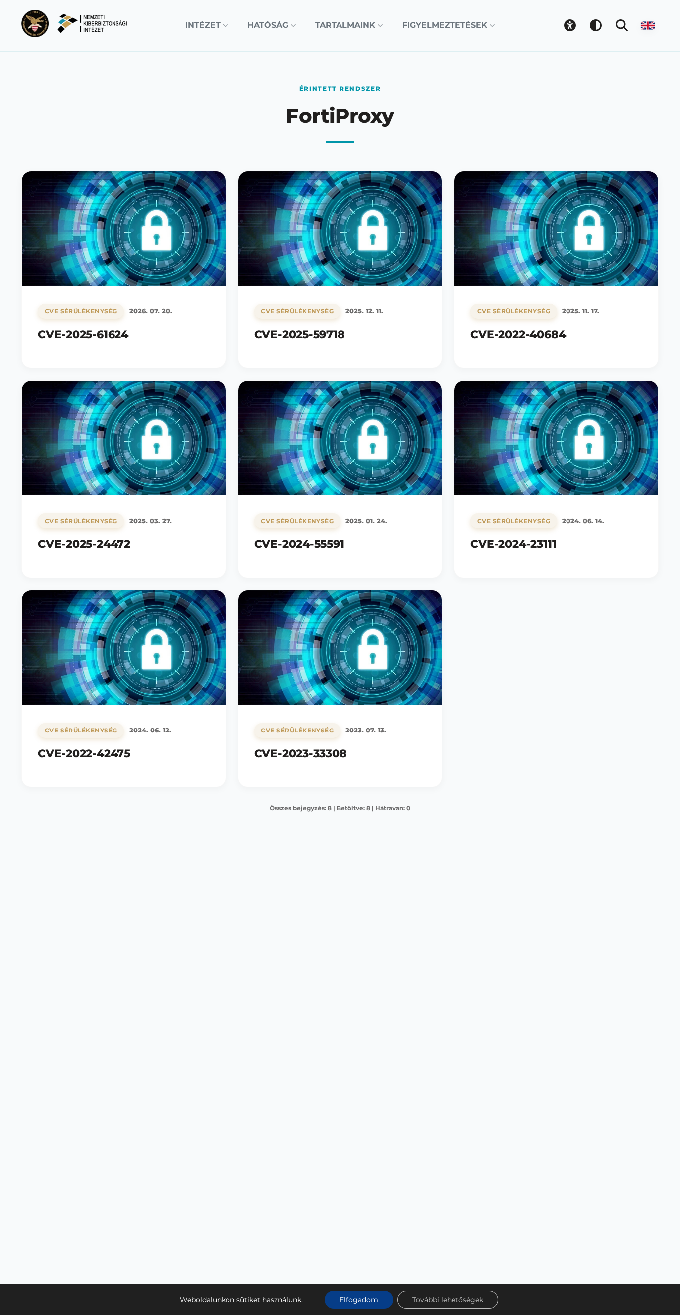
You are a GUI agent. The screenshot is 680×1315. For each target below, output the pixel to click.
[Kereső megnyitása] (622, 25)
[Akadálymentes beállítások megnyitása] (570, 25)
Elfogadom (359, 1299)
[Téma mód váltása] (596, 25)
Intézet (203, 25)
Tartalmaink (345, 25)
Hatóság (267, 25)
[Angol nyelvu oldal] (648, 25)
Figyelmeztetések (444, 25)
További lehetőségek (447, 1299)
